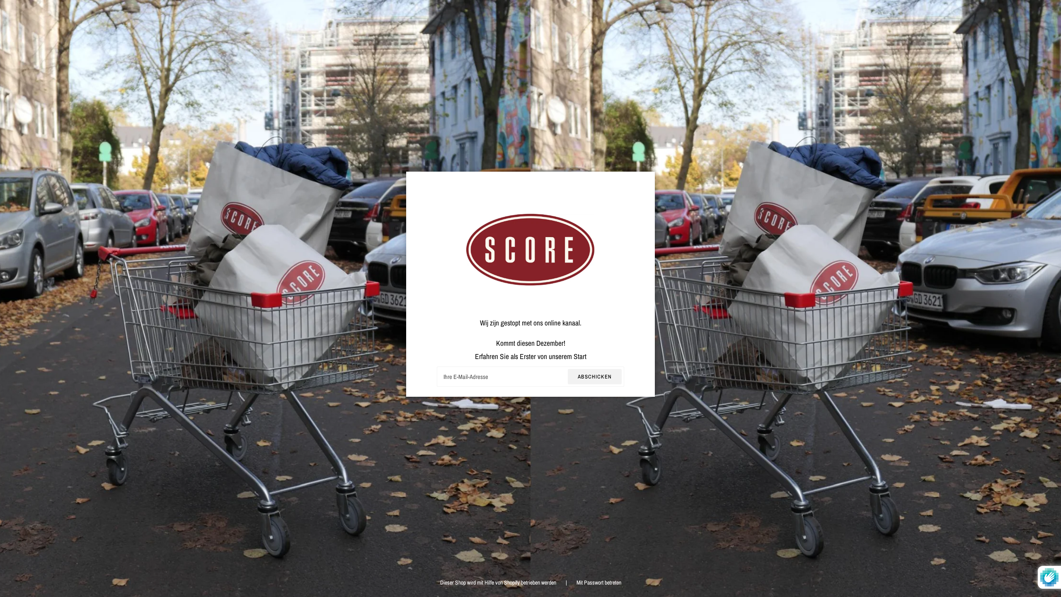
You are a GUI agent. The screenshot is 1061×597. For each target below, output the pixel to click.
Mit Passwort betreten (599, 582)
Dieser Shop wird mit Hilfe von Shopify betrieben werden (498, 582)
